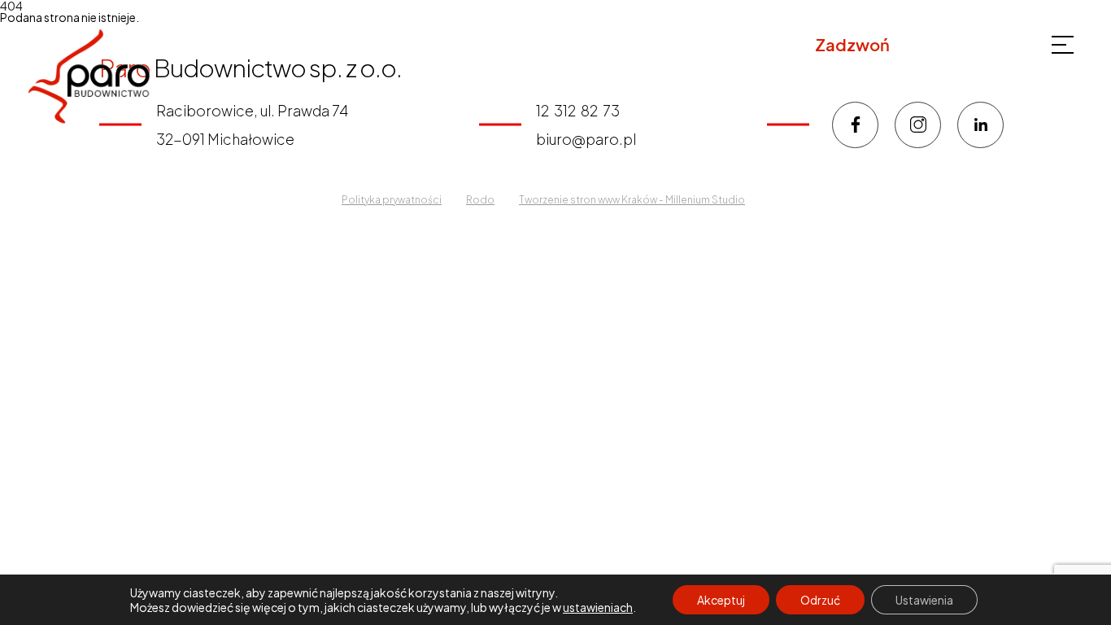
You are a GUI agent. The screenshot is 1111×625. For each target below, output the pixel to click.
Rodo (480, 200)
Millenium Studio (705, 200)
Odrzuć (820, 599)
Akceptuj (721, 599)
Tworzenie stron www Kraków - (592, 200)
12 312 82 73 (943, 45)
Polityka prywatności (392, 200)
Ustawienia (924, 599)
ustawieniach (598, 607)
